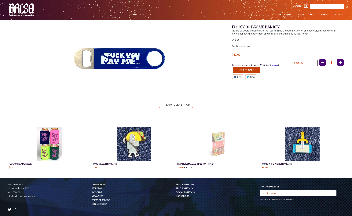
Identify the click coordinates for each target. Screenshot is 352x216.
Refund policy (99, 203)
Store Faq (97, 188)
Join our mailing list (270, 187)
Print (289, 14)
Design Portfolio (185, 192)
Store (278, 14)
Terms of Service (101, 200)
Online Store (98, 184)
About (312, 14)
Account (97, 192)
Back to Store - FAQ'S (178, 104)
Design (300, 14)
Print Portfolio (184, 188)
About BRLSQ (182, 196)
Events (324, 14)
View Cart (97, 196)
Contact (338, 14)
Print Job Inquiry (185, 184)
